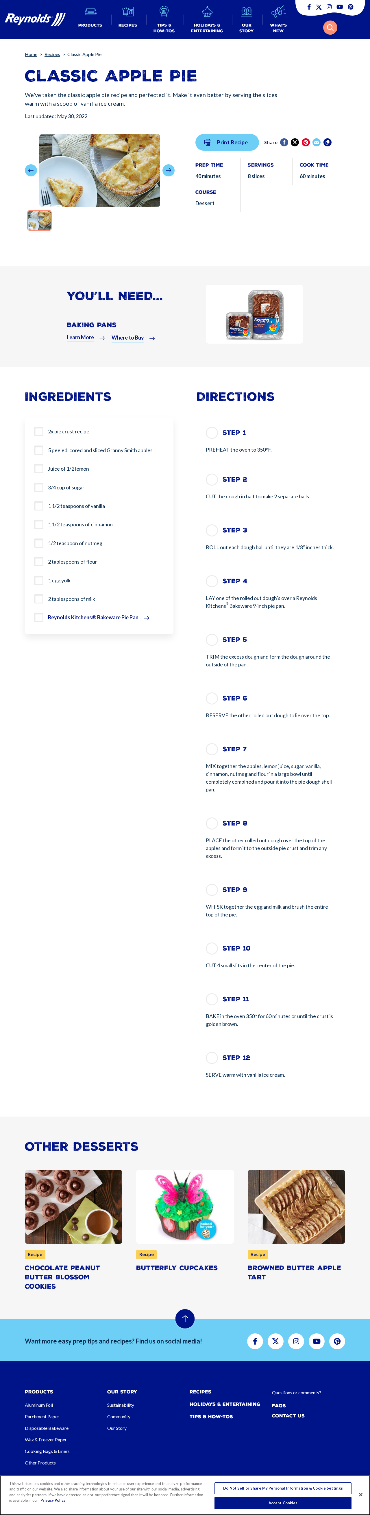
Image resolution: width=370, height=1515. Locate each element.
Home (31, 54)
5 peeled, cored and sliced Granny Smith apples (100, 450)
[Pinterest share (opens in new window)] (306, 142)
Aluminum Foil (39, 1405)
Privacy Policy (53, 1500)
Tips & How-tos (211, 1416)
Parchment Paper (42, 1416)
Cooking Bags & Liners (47, 1451)
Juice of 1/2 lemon (68, 468)
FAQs (279, 1405)
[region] (185, 1495)
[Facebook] (284, 142)
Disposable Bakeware (47, 1428)
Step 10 (237, 948)
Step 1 (234, 433)
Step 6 (235, 698)
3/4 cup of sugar (66, 487)
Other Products (40, 1462)
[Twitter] (295, 142)
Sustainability (120, 1405)
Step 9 (235, 890)
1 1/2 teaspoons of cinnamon (80, 524)
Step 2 (235, 479)
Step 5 (235, 640)
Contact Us (288, 1416)
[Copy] (327, 142)
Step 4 (235, 581)
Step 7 (235, 749)
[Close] (360, 1494)
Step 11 (236, 999)
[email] (316, 142)
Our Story (117, 1428)
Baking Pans (91, 325)
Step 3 (235, 530)
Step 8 (235, 823)
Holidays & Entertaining (225, 1404)
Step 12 (236, 1058)
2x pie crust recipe (68, 431)
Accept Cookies (283, 1503)
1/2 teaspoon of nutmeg (75, 543)
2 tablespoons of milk (71, 599)
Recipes (52, 54)
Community (118, 1416)
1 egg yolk (59, 580)
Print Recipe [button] (232, 142)
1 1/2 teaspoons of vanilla (76, 506)
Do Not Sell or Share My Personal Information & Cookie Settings (283, 1488)
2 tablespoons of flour (72, 561)
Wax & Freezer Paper (46, 1439)
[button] (90, 19)
